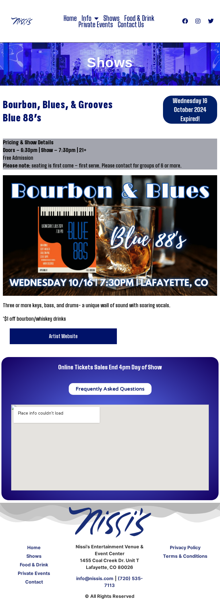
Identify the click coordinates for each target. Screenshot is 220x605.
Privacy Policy (185, 547)
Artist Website (63, 336)
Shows (111, 18)
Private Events (95, 24)
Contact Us (131, 24)
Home (70, 18)
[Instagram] (198, 21)
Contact (34, 582)
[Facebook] (185, 21)
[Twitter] (211, 21)
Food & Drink (139, 18)
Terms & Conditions (185, 556)
